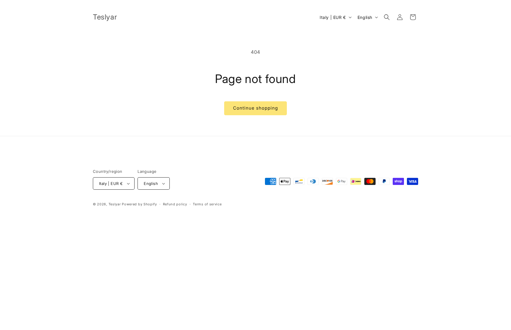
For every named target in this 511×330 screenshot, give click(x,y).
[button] (386, 17)
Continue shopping (255, 108)
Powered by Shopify (139, 204)
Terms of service (207, 204)
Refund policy (175, 204)
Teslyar (115, 204)
